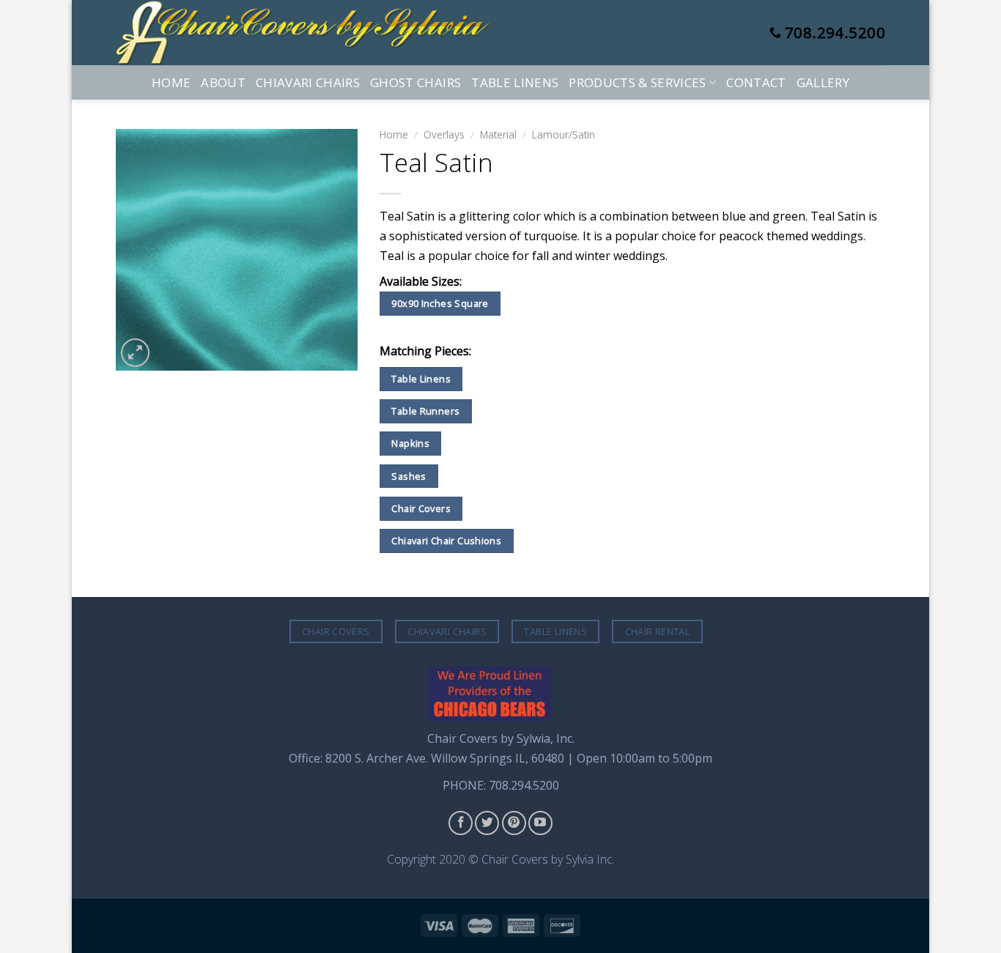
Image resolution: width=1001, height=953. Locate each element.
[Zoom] (135, 352)
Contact (756, 82)
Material (498, 134)
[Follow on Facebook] (460, 823)
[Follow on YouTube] (540, 823)
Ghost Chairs (415, 82)
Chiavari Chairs (308, 82)
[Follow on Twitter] (487, 823)
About (223, 82)
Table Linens (514, 82)
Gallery (823, 82)
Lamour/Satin (563, 134)
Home (171, 82)
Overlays (444, 134)
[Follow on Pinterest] (514, 823)
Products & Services (637, 82)
